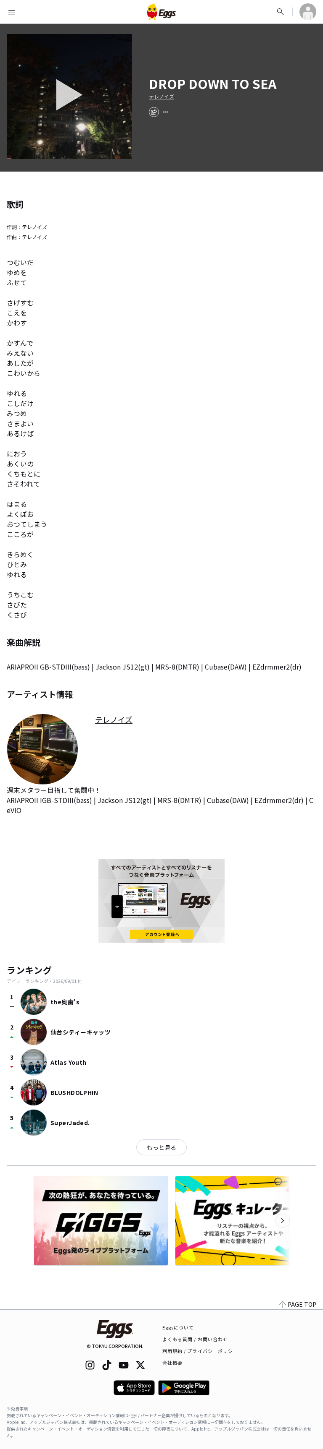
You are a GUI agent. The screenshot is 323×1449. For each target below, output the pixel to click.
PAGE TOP (302, 1304)
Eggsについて (178, 1327)
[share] (154, 112)
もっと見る (161, 1147)
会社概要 (172, 1362)
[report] (166, 112)
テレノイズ (161, 96)
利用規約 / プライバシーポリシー (200, 1350)
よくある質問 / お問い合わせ (195, 1339)
